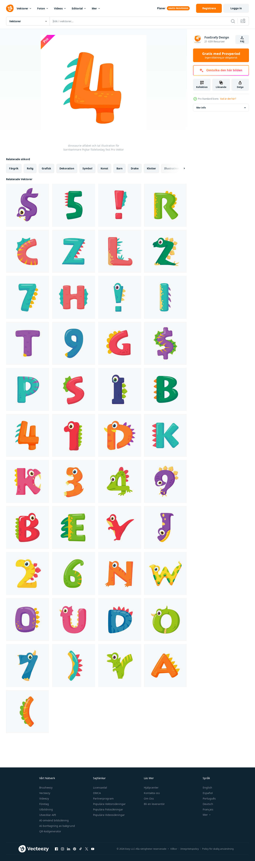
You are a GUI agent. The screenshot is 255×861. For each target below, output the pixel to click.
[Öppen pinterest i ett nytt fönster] (74, 848)
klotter (151, 168)
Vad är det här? (228, 98)
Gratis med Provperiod (221, 55)
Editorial (77, 8)
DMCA (97, 793)
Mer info (201, 107)
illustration (171, 168)
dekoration (66, 168)
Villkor (173, 848)
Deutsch (208, 804)
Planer (161, 8)
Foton (41, 8)
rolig (30, 168)
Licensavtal (100, 787)
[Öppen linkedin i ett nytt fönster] (68, 848)
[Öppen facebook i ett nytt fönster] (56, 848)
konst (104, 168)
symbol (87, 168)
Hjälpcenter (151, 787)
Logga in (236, 8)
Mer (94, 8)
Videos (58, 8)
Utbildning (46, 809)
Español (208, 793)
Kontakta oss (152, 793)
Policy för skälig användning (218, 848)
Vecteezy (44, 793)
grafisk (46, 168)
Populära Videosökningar (109, 815)
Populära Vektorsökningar (109, 804)
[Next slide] (181, 168)
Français (208, 809)
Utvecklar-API (47, 815)
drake (135, 168)
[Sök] (233, 21)
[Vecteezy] (10, 8)
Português (209, 798)
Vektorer (22, 8)
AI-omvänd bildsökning (54, 820)
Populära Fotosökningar (108, 809)
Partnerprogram (103, 798)
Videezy (44, 798)
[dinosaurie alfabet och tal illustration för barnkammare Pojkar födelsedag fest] (27, 205)
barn (119, 168)
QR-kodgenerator (50, 831)
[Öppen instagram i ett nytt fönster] (62, 848)
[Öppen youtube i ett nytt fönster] (92, 848)
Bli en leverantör (154, 804)
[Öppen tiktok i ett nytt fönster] (80, 848)
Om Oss (149, 798)
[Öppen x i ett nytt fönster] (86, 848)
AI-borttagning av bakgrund (57, 826)
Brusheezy (45, 787)
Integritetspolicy (189, 848)
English (207, 787)
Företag (44, 804)
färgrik (13, 168)
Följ (242, 41)
